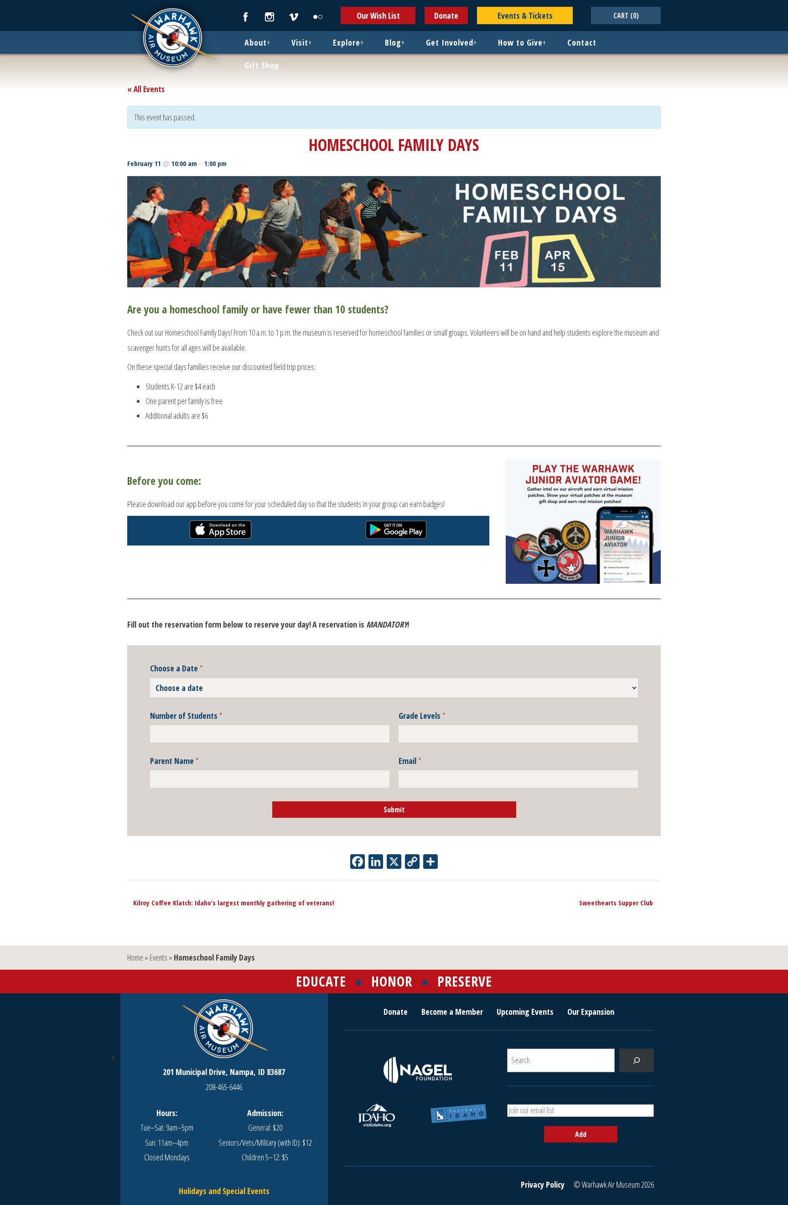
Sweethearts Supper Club (618, 902)
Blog (393, 42)
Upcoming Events (525, 1011)
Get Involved (449, 42)
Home (135, 957)
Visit (299, 42)
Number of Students (186, 716)
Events (158, 957)
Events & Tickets (525, 15)
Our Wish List (378, 15)
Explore (346, 42)
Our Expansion (590, 1011)
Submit (394, 810)
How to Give (520, 42)
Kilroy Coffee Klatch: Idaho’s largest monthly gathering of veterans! (230, 902)
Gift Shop (261, 65)
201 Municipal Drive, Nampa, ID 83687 (224, 1071)
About (255, 42)
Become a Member (452, 1011)
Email (410, 761)
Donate (446, 15)
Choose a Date (176, 669)
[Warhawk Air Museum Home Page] (172, 66)
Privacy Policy (543, 1184)
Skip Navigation (12, 2)
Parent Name (174, 761)
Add (580, 1134)
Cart (626, 15)
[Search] (636, 1060)
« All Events (146, 89)
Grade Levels (422, 716)
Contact (581, 42)
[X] (394, 862)
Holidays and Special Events (224, 1190)
